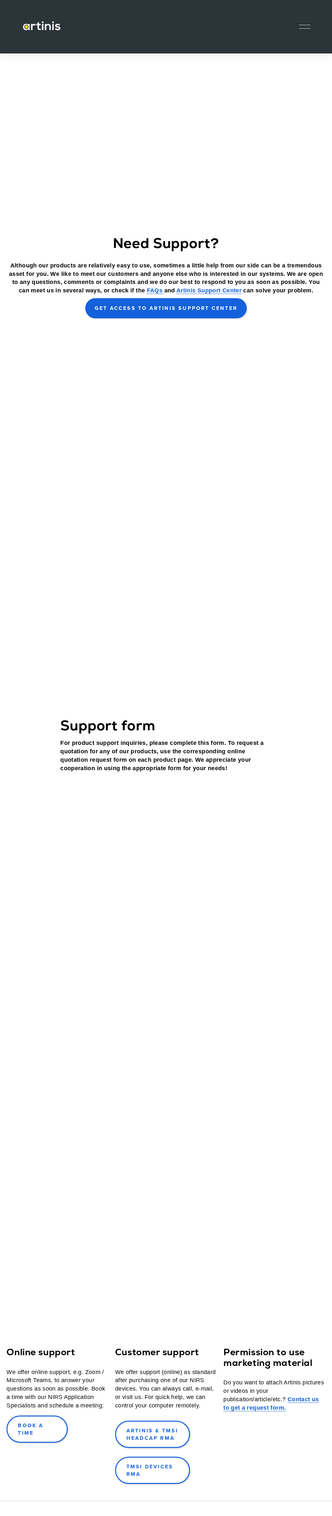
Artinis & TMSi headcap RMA (152, 1434)
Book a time (30, 1429)
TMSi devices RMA (149, 1470)
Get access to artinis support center (166, 308)
